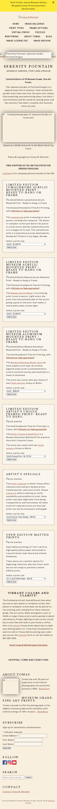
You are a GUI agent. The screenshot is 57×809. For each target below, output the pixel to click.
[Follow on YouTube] (14, 763)
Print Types (16, 28)
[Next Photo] (54, 56)
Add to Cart (11, 247)
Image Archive (42, 40)
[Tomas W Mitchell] (28, 17)
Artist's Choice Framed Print (24, 434)
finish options (17, 383)
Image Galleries (34, 23)
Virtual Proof (21, 32)
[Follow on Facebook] (5, 763)
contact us (11, 493)
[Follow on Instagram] (9, 763)
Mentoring (12, 36)
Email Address (10, 735)
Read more (44, 688)
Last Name (8, 744)
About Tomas (32, 36)
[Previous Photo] (3, 56)
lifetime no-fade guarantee (25, 211)
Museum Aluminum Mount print (26, 362)
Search (28, 777)
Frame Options (39, 28)
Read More (42, 711)
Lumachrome (17, 217)
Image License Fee (17, 40)
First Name (8, 739)
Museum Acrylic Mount (21, 293)
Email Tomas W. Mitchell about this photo (28, 645)
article (16, 625)
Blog (49, 36)
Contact (7, 173)
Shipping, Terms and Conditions (29, 659)
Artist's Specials (18, 483)
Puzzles (40, 32)
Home (16, 23)
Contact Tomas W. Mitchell (16, 791)
